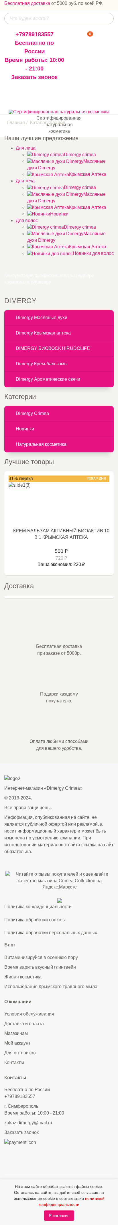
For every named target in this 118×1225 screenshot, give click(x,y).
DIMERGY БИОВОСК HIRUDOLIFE (53, 348)
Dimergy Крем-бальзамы (42, 363)
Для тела (25, 180)
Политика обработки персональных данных (50, 932)
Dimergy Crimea (32, 413)
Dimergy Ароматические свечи (48, 379)
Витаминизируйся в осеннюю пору (41, 957)
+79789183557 (34, 34)
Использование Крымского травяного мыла (50, 986)
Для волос (27, 220)
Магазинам (16, 1033)
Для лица (26, 148)
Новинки (25, 428)
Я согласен (59, 1215)
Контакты (14, 1062)
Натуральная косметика (41, 444)
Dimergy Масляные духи (41, 317)
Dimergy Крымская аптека (43, 333)
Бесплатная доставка (27, 3)
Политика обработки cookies (34, 919)
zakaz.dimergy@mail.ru (28, 1122)
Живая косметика (23, 976)
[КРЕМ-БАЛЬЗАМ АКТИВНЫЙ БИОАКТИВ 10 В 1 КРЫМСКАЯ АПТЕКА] (19, 485)
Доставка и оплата (24, 1023)
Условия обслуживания (29, 1014)
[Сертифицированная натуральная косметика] (59, 111)
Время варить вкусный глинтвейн (40, 967)
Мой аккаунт (17, 1043)
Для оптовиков (20, 1052)
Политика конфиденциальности (38, 906)
